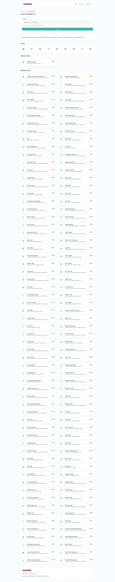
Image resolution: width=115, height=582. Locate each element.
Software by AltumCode (43, 576)
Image (24, 18)
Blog (23, 576)
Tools (75, 4)
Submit (57, 29)
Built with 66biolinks (30, 576)
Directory (81, 4)
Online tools (23, 11)
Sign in (89, 4)
